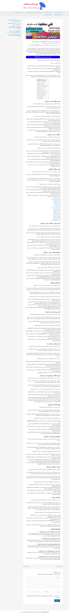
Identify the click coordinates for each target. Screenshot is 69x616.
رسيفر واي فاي (46, 242)
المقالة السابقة (59, 566)
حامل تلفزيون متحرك (55, 372)
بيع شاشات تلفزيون (41, 93)
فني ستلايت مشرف (56, 216)
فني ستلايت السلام (57, 213)
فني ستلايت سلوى (57, 209)
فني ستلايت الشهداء (56, 202)
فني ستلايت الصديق (56, 210)
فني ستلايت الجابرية (56, 200)
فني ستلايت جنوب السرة (55, 207)
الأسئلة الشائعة (40, 98)
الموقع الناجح (22, 611)
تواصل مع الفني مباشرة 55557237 (43, 57)
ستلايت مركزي (36, 139)
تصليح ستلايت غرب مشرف (42, 86)
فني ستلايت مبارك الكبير (19, 12)
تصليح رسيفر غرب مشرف (42, 94)
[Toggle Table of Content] (47, 80)
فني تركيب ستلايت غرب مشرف (43, 85)
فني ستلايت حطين (57, 204)
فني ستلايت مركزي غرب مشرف (43, 91)
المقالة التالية (26, 566)
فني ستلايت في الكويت (49, 171)
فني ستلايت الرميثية (56, 218)
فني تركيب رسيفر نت (41, 90)
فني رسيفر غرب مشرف (41, 89)
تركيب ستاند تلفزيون (58, 14)
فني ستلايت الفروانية (38, 12)
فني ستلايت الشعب (56, 211)
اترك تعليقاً (58, 43)
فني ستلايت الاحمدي (58, 12)
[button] (54, 12)
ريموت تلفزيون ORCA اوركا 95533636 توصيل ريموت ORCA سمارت (14, 35)
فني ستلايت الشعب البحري (55, 220)
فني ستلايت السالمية (56, 217)
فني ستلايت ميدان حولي (56, 199)
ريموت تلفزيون (55, 515)
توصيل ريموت (40, 96)
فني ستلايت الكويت (52, 43)
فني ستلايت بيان (57, 206)
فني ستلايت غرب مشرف (42, 81)
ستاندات (37, 339)
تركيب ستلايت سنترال (41, 95)
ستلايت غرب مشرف (41, 82)
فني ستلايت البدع (57, 203)
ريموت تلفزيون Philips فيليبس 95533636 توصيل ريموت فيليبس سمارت (14, 27)
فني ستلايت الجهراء (48, 12)
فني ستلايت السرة (48, 14)
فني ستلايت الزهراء (56, 214)
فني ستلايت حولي (29, 12)
